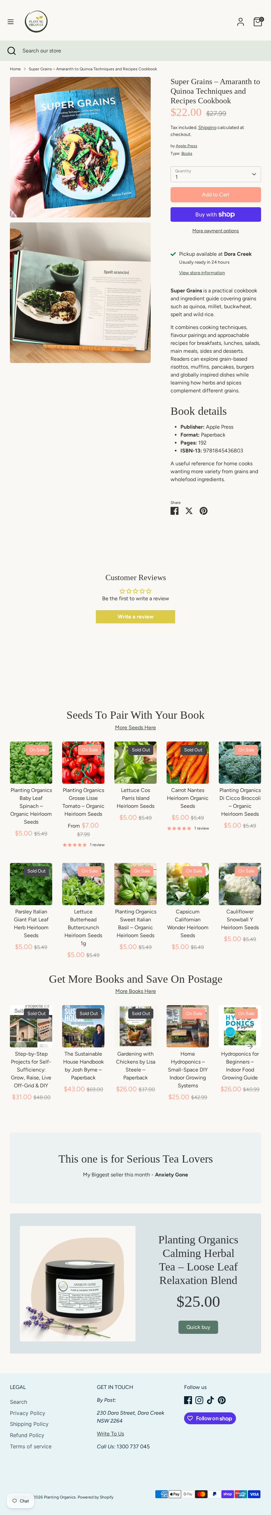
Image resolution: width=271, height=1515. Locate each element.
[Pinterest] (222, 1400)
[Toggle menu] (10, 21)
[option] (26, 1060)
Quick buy (31, 773)
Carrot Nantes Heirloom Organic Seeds (188, 798)
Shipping (207, 127)
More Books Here (135, 991)
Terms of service (31, 1446)
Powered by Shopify (95, 1497)
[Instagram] (199, 1400)
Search (18, 1402)
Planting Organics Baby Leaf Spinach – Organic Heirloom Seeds (31, 806)
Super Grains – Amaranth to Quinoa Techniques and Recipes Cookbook (93, 69)
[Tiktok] (210, 1400)
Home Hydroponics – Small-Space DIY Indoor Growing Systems (188, 1070)
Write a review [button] (135, 616)
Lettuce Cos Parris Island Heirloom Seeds (135, 798)
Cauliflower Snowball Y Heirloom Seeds (240, 919)
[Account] (240, 19)
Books (186, 153)
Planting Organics (60, 1497)
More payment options (215, 231)
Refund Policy (27, 1435)
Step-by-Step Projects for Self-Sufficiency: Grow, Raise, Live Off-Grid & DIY (31, 1070)
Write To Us (110, 1434)
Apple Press (186, 146)
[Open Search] (11, 51)
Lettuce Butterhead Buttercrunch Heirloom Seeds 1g (83, 927)
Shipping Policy (29, 1424)
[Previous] (21, 1046)
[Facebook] (188, 1400)
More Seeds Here (135, 727)
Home (15, 69)
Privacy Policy (27, 1413)
